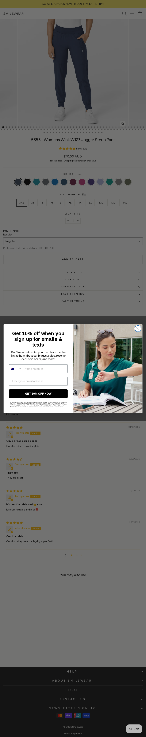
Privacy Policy (53, 406)
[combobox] (15, 368)
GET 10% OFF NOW (38, 393)
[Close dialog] (138, 328)
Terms (61, 406)
